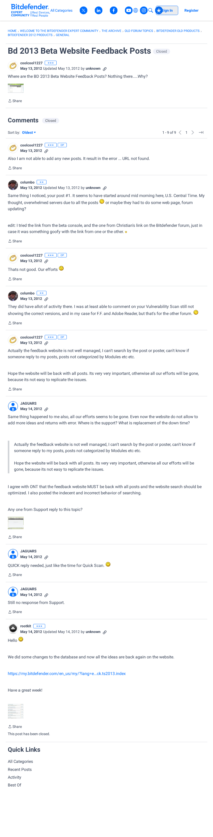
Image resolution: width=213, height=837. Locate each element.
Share (15, 101)
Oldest (28, 132)
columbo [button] (27, 182)
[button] (13, 66)
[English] (30, 10)
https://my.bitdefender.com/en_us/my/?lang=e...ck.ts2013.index (67, 673)
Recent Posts (20, 769)
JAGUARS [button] (28, 403)
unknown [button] (93, 68)
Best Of (14, 785)
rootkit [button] (25, 626)
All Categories (20, 761)
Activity (14, 777)
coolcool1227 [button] (31, 63)
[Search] (150, 10)
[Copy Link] (105, 68)
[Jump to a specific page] (201, 132)
